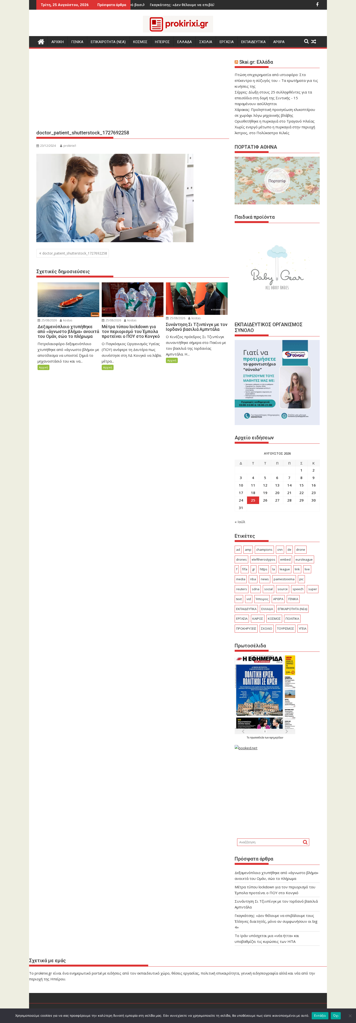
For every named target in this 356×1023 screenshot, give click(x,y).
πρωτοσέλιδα (257, 737)
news (265, 579)
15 (301, 485)
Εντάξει (320, 1015)
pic (301, 579)
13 (277, 485)
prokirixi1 (70, 146)
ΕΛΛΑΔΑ (184, 42)
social (268, 589)
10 (241, 485)
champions (264, 549)
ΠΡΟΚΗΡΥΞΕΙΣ (246, 628)
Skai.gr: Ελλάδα (256, 62)
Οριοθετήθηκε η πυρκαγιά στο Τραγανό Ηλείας (275, 121)
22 (301, 492)
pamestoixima (284, 579)
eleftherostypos (263, 559)
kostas (67, 320)
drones (241, 559)
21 (289, 492)
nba (253, 579)
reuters (241, 589)
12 (265, 485)
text (239, 599)
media (240, 579)
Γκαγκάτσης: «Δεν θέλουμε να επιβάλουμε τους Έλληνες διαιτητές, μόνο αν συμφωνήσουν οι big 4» (276, 921)
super (312, 589)
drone (300, 549)
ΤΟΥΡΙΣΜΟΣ (285, 628)
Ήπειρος (262, 599)
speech (298, 589)
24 (241, 500)
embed (285, 559)
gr (253, 569)
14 (289, 485)
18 (253, 492)
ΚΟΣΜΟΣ (140, 42)
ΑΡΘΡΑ (279, 42)
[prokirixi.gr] (41, 41)
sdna (255, 589)
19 (265, 492)
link (297, 569)
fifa (244, 569)
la (273, 569)
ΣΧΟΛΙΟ (266, 628)
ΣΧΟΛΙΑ (205, 42)
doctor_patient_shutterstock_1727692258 (74, 253)
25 (253, 500)
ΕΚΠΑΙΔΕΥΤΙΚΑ (253, 42)
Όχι (336, 1015)
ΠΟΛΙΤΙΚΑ (292, 618)
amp (248, 549)
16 (313, 485)
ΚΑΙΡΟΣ (257, 618)
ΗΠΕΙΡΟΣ (162, 42)
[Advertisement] (132, 91)
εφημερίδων (276, 737)
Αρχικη (57, 42)
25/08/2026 (49, 320)
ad (238, 549)
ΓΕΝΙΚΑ (77, 42)
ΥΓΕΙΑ (302, 628)
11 (253, 485)
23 (313, 492)
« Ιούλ (240, 521)
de (289, 549)
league (285, 569)
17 (241, 492)
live (307, 569)
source (283, 589)
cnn (280, 549)
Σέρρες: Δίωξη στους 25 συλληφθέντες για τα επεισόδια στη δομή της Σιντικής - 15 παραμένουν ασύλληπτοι (273, 98)
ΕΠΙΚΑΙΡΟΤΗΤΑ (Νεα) (108, 42)
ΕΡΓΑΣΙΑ (227, 42)
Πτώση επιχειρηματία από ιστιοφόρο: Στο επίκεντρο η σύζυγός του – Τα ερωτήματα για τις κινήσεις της (276, 80)
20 (277, 492)
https (263, 569)
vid (249, 599)
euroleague (304, 559)
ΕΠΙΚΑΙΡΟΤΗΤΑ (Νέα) (292, 609)
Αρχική (43, 367)
